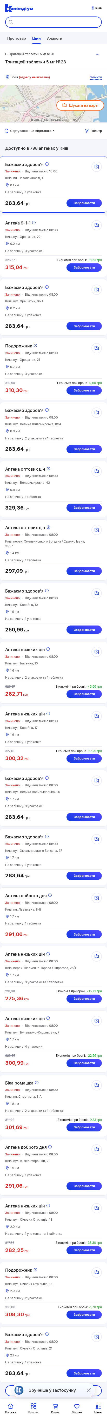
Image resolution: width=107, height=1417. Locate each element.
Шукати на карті (83, 105)
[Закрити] (88, 1390)
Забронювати (84, 203)
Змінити (96, 77)
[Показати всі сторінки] (97, 54)
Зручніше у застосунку (52, 1390)
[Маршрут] (96, 167)
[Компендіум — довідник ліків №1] (19, 8)
